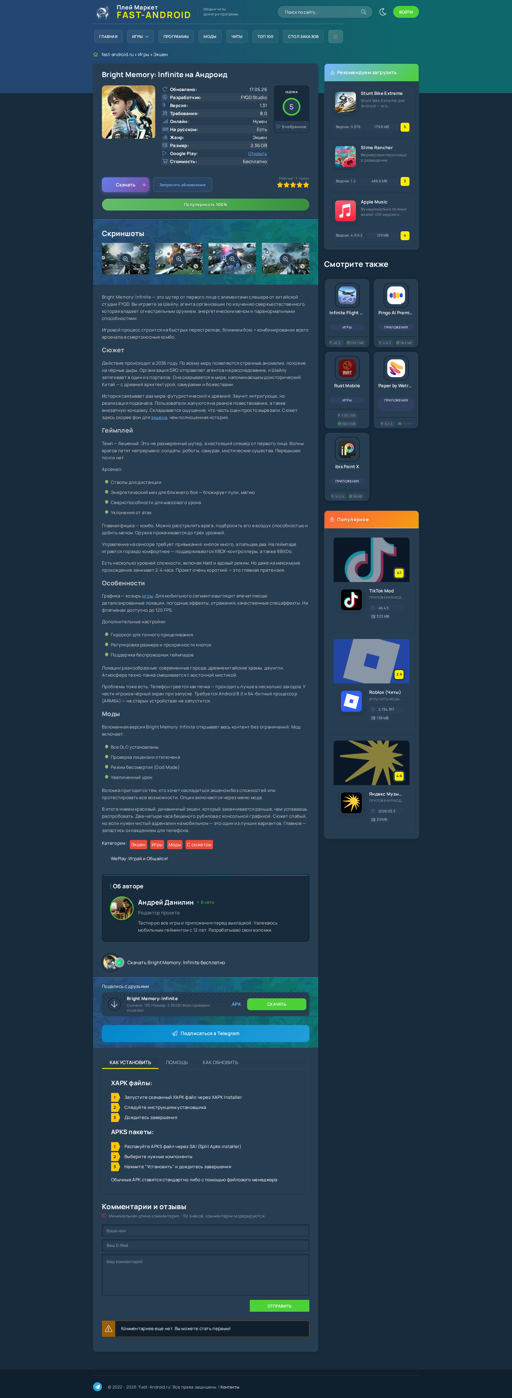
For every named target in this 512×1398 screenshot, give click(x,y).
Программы (176, 36)
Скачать (125, 184)
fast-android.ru (118, 54)
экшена (159, 417)
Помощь (177, 1062)
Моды (210, 36)
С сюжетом (199, 844)
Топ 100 (265, 36)
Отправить (280, 1306)
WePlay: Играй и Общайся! (139, 858)
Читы (237, 36)
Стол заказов (303, 36)
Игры (137, 36)
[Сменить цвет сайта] (382, 11)
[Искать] (363, 12)
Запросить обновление (182, 184)
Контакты (229, 1387)
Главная (108, 36)
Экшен (160, 54)
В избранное (294, 126)
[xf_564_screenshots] (125, 259)
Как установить (130, 1062)
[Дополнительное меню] (335, 36)
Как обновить (220, 1062)
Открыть (257, 153)
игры (147, 596)
